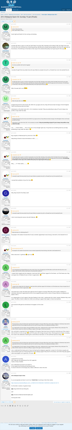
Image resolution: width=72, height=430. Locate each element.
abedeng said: (15, 321)
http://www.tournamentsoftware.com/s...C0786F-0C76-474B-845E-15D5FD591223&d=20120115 (35, 383)
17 (9, 21)
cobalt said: (14, 27)
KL (9, 242)
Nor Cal (8, 73)
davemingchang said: (16, 248)
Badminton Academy (6, 224)
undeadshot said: (15, 79)
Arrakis (8, 334)
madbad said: (15, 98)
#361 (69, 24)
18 (12, 21)
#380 (69, 373)
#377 (69, 319)
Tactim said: (14, 174)
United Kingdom (7, 110)
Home (3, 9)
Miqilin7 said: (15, 116)
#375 (69, 281)
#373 (69, 245)
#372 (69, 227)
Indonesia (8, 370)
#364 (69, 76)
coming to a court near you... (6, 39)
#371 (69, 208)
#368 (69, 152)
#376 (69, 302)
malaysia (8, 315)
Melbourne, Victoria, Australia (6, 388)
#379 (69, 356)
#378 (69, 337)
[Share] (67, 24)
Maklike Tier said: (15, 62)
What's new (15, 9)
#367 (69, 133)
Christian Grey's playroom (7, 129)
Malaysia (8, 56)
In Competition (7, 296)
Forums (9, 9)
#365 (69, 95)
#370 (69, 190)
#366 (69, 113)
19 (14, 21)
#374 (69, 264)
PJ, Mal (8, 278)
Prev (3, 21)
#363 (69, 60)
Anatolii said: (15, 284)
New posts (3, 12)
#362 (69, 43)
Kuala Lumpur (7, 205)
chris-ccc (3, 19)
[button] (20, 9)
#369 (69, 171)
